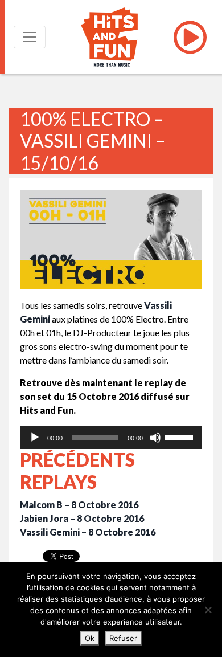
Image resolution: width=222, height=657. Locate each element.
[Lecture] (34, 437)
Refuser (123, 638)
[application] (111, 437)
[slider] (180, 436)
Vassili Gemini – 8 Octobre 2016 (87, 532)
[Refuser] (207, 609)
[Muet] (155, 437)
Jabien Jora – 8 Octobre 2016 (82, 518)
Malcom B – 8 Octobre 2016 (79, 504)
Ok (89, 638)
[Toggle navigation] (30, 37)
